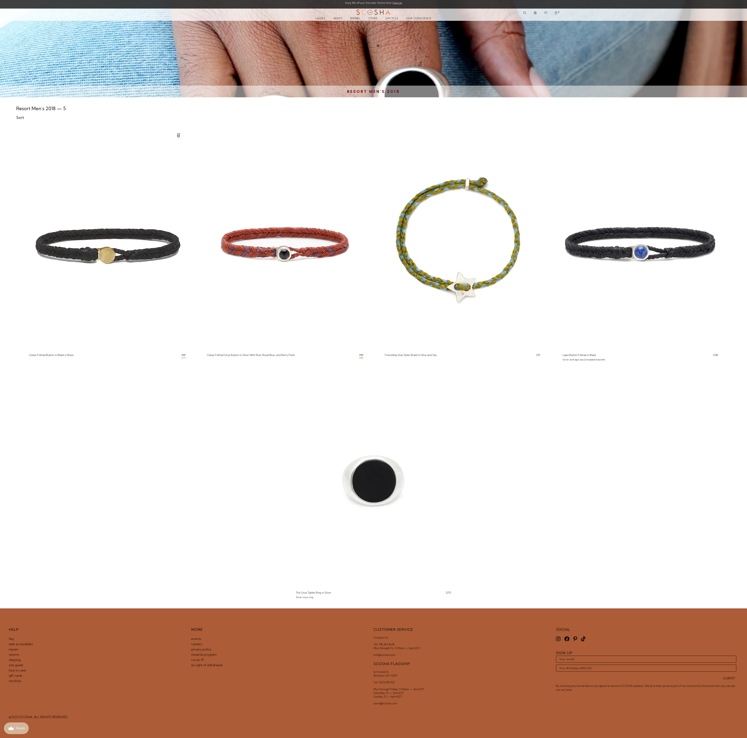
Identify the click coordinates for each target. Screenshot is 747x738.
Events (196, 639)
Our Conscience (418, 18)
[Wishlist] (545, 12)
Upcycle (391, 18)
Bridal (355, 18)
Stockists (15, 681)
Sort (20, 117)
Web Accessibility (21, 644)
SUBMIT (729, 678)
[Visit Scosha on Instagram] (558, 639)
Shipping (15, 660)
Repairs (14, 649)
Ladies (320, 18)
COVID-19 (197, 660)
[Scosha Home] (373, 13)
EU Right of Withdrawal (206, 665)
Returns (14, 654)
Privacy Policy (201, 649)
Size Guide (16, 665)
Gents (338, 18)
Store (373, 18)
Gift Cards (15, 675)
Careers (196, 644)
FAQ (11, 639)
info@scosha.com (384, 655)
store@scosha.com (385, 703)
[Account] (535, 12)
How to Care (17, 670)
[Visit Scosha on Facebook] (566, 639)
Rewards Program (204, 654)
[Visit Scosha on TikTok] (583, 639)
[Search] (524, 12)
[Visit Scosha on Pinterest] (575, 639)
